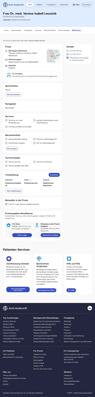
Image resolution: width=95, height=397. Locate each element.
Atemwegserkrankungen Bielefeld (45, 336)
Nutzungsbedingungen (72, 381)
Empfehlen (54, 175)
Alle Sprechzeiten (13, 95)
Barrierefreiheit (49, 30)
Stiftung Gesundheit (10, 375)
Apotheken (64, 5)
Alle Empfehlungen (14, 191)
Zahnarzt (67, 327)
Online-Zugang (38, 363)
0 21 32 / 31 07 (75, 54)
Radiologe (67, 321)
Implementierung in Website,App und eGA (74, 358)
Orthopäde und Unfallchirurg (74, 336)
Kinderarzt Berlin (9, 327)
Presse (5, 381)
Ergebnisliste (15, 41)
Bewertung (76, 30)
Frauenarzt (67, 333)
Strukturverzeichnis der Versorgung (76, 354)
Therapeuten (51, 5)
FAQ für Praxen (38, 357)
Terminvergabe (63, 30)
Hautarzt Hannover (9, 333)
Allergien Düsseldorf (40, 333)
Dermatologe (68, 339)
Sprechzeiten (16, 30)
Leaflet (50, 60)
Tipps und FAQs (8, 354)
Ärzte (30, 5)
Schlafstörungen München (42, 327)
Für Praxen (86, 5)
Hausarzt (67, 330)
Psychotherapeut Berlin (11, 330)
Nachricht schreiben (50, 235)
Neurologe (67, 324)
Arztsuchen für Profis (71, 362)
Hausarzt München (9, 321)
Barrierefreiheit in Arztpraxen (13, 357)
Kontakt (5, 384)
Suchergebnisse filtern (46, 290)
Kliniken (39, 5)
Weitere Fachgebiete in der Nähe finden (78, 342)
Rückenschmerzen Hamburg (43, 339)
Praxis (6, 30)
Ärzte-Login (22, 235)
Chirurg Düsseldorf (9, 336)
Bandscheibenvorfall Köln (42, 330)
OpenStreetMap (51, 61)
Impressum (68, 375)
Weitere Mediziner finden (11, 342)
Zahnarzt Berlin (8, 324)
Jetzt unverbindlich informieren (18, 289)
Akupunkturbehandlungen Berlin (44, 324)
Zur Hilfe (71, 290)
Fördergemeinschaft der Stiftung (14, 378)
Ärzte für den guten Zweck (42, 369)
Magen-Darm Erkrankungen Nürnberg (46, 321)
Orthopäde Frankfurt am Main (13, 339)
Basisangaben (38, 360)
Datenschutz (68, 378)
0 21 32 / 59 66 (76, 51)
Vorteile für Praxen (39, 354)
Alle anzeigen (12, 149)
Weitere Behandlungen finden (43, 342)
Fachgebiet (28, 30)
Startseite (6, 41)
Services (38, 30)
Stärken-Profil (38, 366)
